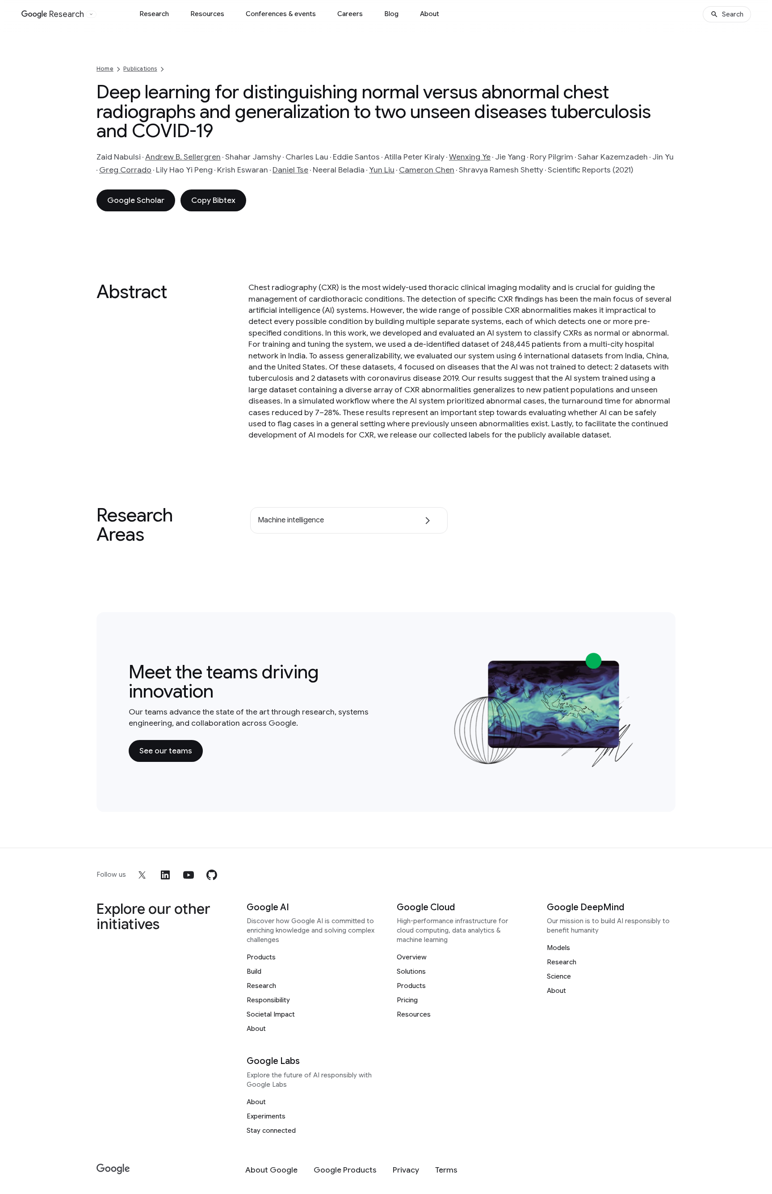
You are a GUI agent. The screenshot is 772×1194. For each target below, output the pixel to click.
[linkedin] (165, 875)
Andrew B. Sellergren (183, 157)
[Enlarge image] (630, 763)
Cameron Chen (426, 170)
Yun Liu (381, 170)
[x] (142, 875)
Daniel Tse (290, 170)
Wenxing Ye (470, 157)
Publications (140, 68)
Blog (391, 14)
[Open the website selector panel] (91, 14)
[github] (211, 875)
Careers (350, 14)
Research (154, 14)
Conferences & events (281, 14)
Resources (207, 14)
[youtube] (188, 875)
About (429, 14)
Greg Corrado (125, 170)
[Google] (113, 1169)
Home (104, 68)
